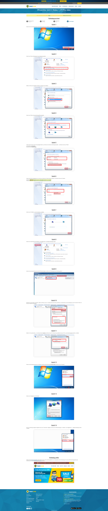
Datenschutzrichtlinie (30, 499)
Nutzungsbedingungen (30, 498)
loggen (49, 15)
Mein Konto (79, 3)
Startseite (28, 494)
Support (79, 6)
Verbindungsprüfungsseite (37, 460)
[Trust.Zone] (31, 6)
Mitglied (27, 502)
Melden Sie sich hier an (67, 15)
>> (56, 3)
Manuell (37, 501)
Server (76, 6)
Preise (60, 6)
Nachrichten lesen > (67, 503)
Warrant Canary (29, 501)
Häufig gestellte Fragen (40, 499)
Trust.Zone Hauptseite (34, 459)
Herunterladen (71, 6)
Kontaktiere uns (39, 495)
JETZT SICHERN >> (63, 1)
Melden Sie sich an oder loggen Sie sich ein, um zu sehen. (42, 179)
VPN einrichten (64, 6)
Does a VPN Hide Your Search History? (70, 495)
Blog (37, 498)
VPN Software (28, 495)
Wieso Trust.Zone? (55, 6)
